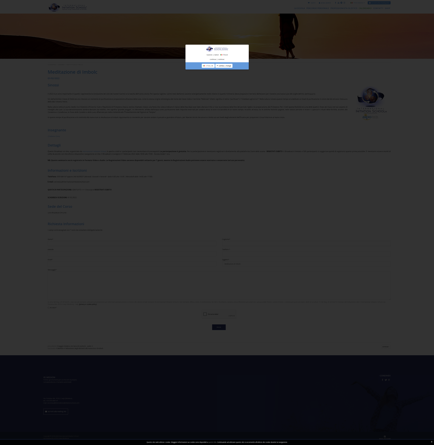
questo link (212, 442)
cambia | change (224, 66)
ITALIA (209, 66)
